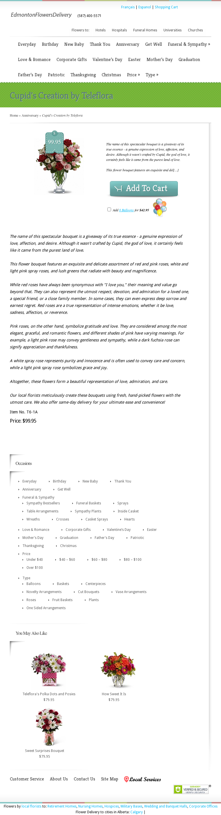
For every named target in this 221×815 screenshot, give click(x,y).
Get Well (153, 44)
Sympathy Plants (88, 511)
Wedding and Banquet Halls (165, 806)
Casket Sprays (96, 519)
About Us (59, 779)
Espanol (144, 7)
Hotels (101, 30)
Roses (31, 600)
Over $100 (34, 568)
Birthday (50, 44)
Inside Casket (128, 511)
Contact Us (84, 779)
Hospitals (119, 30)
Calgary (136, 812)
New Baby (74, 44)
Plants (94, 600)
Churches (195, 30)
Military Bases (131, 806)
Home (14, 115)
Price (133, 75)
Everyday (27, 44)
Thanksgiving (83, 75)
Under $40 (34, 560)
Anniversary (127, 44)
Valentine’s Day (107, 59)
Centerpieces (95, 584)
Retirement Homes (62, 806)
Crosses (62, 519)
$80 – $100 (133, 560)
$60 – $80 (99, 560)
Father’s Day (30, 75)
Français (128, 7)
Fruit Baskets (62, 600)
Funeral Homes (145, 30)
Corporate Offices (203, 806)
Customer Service (27, 779)
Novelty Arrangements (44, 592)
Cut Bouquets (88, 592)
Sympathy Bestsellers (43, 503)
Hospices (111, 806)
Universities (172, 30)
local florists (31, 806)
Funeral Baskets (88, 503)
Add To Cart (146, 188)
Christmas (111, 75)
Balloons (33, 584)
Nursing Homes (90, 806)
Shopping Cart (166, 7)
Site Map (109, 779)
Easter (134, 59)
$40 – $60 (67, 560)
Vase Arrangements (131, 592)
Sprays (122, 503)
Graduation (189, 59)
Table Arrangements (42, 511)
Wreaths (33, 519)
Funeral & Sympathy (189, 44)
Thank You (100, 44)
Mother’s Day (159, 59)
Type (152, 75)
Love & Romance (34, 59)
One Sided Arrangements (46, 608)
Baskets (63, 584)
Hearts (129, 519)
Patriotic (56, 75)
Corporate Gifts (71, 59)
